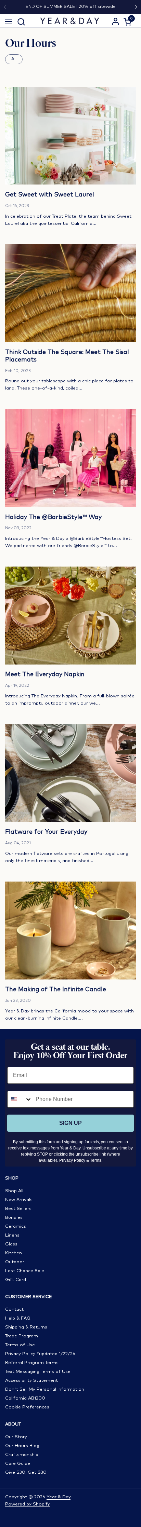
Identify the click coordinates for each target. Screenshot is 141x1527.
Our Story (16, 1437)
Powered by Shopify (27, 1504)
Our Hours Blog (22, 1446)
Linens (12, 1235)
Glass (11, 1244)
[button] (21, 21)
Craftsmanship (21, 1455)
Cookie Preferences (27, 1407)
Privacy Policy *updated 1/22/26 (40, 1354)
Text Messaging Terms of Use (37, 1371)
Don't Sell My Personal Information (44, 1389)
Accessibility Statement (31, 1380)
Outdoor (14, 1262)
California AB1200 (25, 1398)
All (13, 59)
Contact (14, 1309)
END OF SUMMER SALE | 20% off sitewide (71, 6)
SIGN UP (70, 1123)
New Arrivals (19, 1200)
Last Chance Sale (24, 1271)
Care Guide (17, 1463)
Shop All (14, 1191)
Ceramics (15, 1226)
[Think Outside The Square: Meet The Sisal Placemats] (70, 293)
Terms (95, 1160)
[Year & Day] (69, 20)
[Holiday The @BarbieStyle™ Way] (70, 458)
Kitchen (13, 1253)
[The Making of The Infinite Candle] (70, 931)
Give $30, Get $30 (26, 1472)
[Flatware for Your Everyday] (70, 773)
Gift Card (15, 1280)
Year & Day (58, 1497)
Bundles (14, 1217)
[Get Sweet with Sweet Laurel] (70, 136)
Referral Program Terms (32, 1363)
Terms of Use (20, 1345)
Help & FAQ (17, 1318)
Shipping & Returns (26, 1327)
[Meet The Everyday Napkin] (70, 616)
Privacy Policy (72, 1160)
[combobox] (20, 1099)
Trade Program (21, 1336)
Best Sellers (18, 1208)
